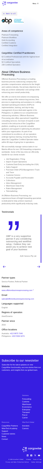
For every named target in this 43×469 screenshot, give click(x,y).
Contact (5, 439)
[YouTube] (39, 455)
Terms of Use (37, 459)
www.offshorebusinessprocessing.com (17, 288)
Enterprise (26, 410)
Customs (25, 402)
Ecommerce (27, 407)
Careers (25, 428)
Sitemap (28, 459)
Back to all (11, 13)
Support (5, 431)
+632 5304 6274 (18, 333)
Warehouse (26, 404)
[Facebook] (31, 455)
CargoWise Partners (10, 426)
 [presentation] (4, 264)
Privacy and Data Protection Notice (17, 462)
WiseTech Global (28, 422)
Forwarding (26, 399)
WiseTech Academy (9, 428)
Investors (25, 426)
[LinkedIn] (28, 455)
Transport (26, 412)
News (4, 436)
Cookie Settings (36, 462)
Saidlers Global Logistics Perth (24, 253)
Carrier (25, 418)
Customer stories (8, 434)
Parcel (24, 415)
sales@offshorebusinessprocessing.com (18, 296)
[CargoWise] (10, 3)
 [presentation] (38, 264)
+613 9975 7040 (16, 331)
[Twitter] (35, 455)
